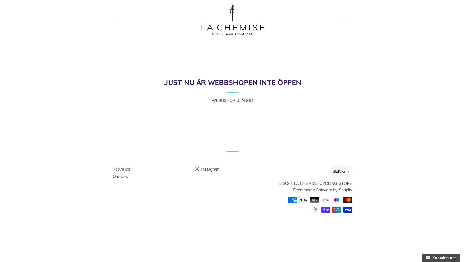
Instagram (209, 169)
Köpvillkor (122, 169)
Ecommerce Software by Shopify (322, 190)
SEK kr (339, 171)
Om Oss (120, 176)
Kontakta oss (443, 258)
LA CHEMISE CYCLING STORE (323, 183)
